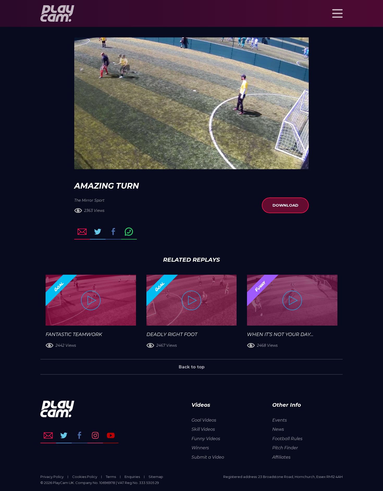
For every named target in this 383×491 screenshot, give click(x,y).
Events (279, 420)
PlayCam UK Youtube (111, 435)
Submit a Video (207, 457)
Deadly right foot (171, 334)
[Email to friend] (82, 231)
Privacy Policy (52, 477)
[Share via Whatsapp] (129, 231)
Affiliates (281, 457)
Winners (200, 447)
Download (285, 205)
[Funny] (292, 300)
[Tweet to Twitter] (98, 231)
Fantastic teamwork (74, 334)
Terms (111, 477)
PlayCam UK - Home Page (57, 13)
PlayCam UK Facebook (79, 435)
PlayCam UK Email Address (48, 435)
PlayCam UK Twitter (64, 435)
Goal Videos (203, 420)
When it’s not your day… (280, 334)
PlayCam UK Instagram (95, 435)
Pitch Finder (285, 447)
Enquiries (132, 477)
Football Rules (287, 438)
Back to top (192, 366)
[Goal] (91, 300)
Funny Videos (205, 438)
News (278, 429)
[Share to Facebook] (113, 231)
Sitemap (156, 477)
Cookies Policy (84, 477)
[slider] (177, 162)
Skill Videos (203, 429)
